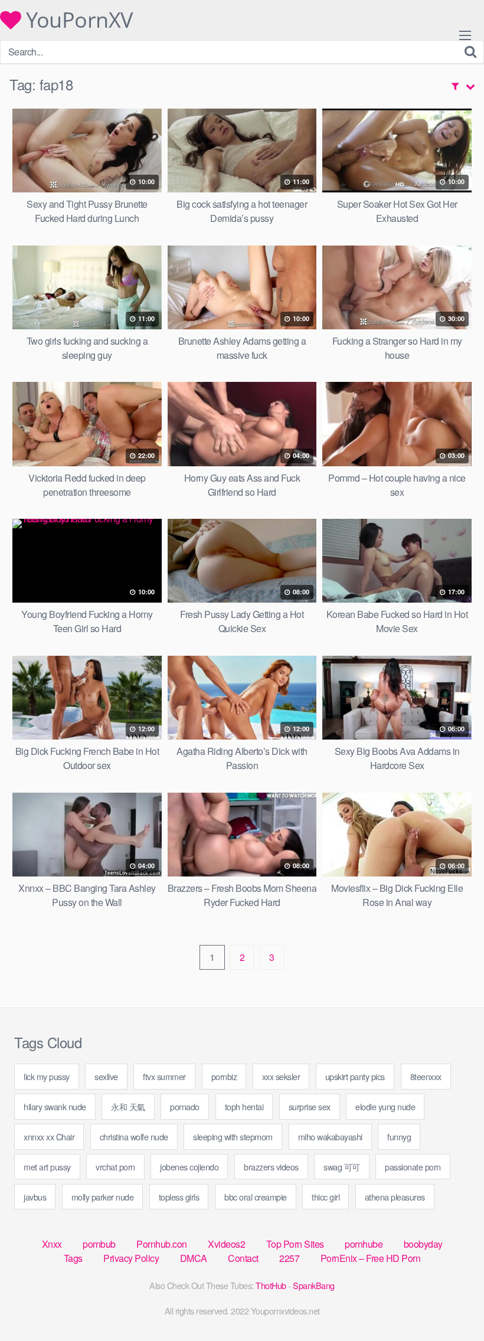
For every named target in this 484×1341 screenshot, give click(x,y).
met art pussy (47, 1166)
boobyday (423, 1244)
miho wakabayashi (330, 1136)
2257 (289, 1258)
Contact (243, 1258)
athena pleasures (395, 1196)
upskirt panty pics (355, 1076)
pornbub (99, 1244)
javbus (35, 1196)
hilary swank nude (55, 1106)
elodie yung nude (385, 1106)
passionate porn (413, 1166)
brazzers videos (271, 1166)
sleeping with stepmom (233, 1136)
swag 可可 (341, 1166)
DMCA (193, 1258)
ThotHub (271, 1285)
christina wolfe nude (134, 1136)
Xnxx (52, 1244)
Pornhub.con (161, 1244)
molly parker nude (102, 1196)
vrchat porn (115, 1166)
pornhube (363, 1244)
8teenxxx (426, 1076)
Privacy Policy (131, 1258)
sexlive (106, 1076)
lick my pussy (47, 1076)
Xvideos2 (226, 1244)
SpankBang (314, 1285)
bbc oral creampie (255, 1196)
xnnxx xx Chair (49, 1136)
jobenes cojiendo (189, 1166)
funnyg (399, 1136)
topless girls (179, 1196)
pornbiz (224, 1076)
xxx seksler (281, 1076)
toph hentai (244, 1106)
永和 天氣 (128, 1106)
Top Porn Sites (295, 1244)
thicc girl (325, 1196)
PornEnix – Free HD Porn (371, 1258)
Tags (73, 1258)
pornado (185, 1106)
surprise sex (310, 1106)
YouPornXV (77, 20)
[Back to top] (451, 1303)
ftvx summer (164, 1076)
